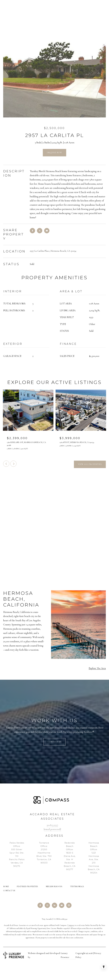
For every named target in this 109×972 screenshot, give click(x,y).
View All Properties (90, 464)
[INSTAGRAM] (47, 905)
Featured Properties (27, 886)
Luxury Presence (65, 955)
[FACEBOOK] (40, 905)
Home (6, 886)
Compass (70, 925)
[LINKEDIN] (54, 905)
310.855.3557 (52, 825)
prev (6, 464)
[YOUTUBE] (61, 905)
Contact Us (9, 891)
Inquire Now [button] (54, 152)
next (13, 464)
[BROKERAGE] (69, 905)
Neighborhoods (54, 886)
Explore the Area (97, 668)
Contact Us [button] (54, 742)
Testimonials (77, 886)
